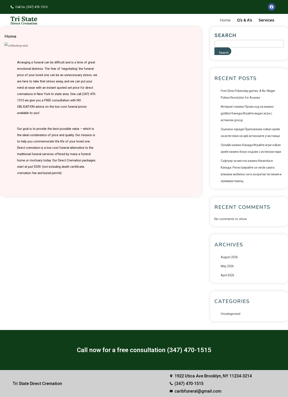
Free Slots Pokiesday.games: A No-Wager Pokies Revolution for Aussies (248, 94)
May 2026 (227, 266)
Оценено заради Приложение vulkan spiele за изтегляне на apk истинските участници (250, 132)
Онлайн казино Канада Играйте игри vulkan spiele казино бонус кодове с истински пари (251, 148)
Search (225, 35)
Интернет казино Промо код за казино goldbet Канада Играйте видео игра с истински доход (247, 113)
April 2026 (227, 275)
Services (266, 20)
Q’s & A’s (244, 20)
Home (225, 20)
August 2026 (229, 257)
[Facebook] (271, 7)
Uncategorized (230, 313)
